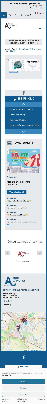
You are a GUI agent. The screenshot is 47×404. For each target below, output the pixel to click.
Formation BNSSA (18, 120)
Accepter (23, 381)
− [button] (4, 318)
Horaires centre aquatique (21, 109)
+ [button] (4, 315)
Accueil (7, 49)
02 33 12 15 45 (36, 8)
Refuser (23, 388)
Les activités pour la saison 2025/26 (25, 125)
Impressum (41, 399)
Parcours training (17, 114)
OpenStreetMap (34, 350)
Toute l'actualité (16, 192)
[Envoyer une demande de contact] (16, 15)
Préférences (23, 394)
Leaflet (25, 350)
